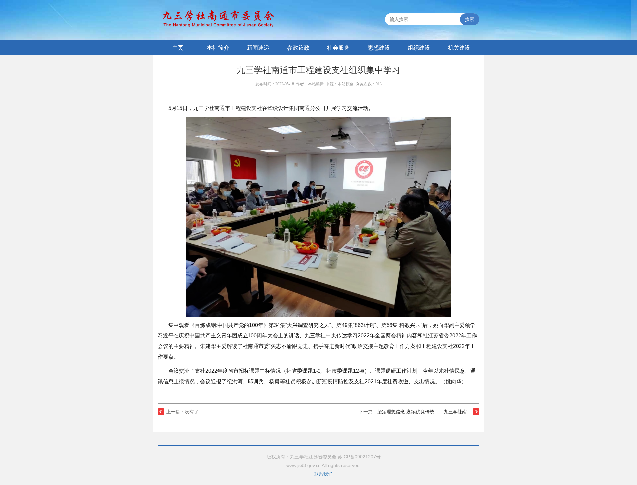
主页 (177, 48)
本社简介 (218, 48)
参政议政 (298, 48)
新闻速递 (258, 48)
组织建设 (419, 48)
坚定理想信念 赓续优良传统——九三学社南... (424, 411)
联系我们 (323, 474)
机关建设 (459, 48)
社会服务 (338, 48)
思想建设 (379, 48)
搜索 (469, 19)
